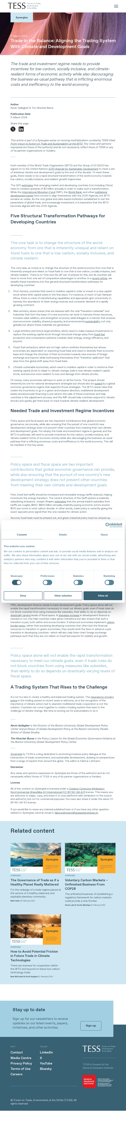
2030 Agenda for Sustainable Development (73, 169)
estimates (27, 185)
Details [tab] (63, 534)
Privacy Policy (21, 1063)
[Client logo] (99, 1051)
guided (98, 383)
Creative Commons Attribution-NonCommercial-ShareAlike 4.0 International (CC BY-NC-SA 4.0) (57, 790)
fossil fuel (99, 334)
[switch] (47, 582)
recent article (99, 278)
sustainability (92, 321)
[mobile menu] (116, 6)
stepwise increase (69, 615)
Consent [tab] (22, 534)
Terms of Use (20, 1069)
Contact (16, 1052)
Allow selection (63, 595)
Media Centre (20, 1058)
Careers (16, 1074)
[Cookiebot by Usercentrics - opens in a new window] (108, 525)
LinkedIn (46, 1052)
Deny (23, 595)
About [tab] (104, 534)
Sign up (91, 1026)
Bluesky (46, 1069)
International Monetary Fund (38, 192)
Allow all (103, 595)
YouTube (46, 1063)
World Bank (75, 192)
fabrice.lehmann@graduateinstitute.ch (76, 813)
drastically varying (20, 615)
